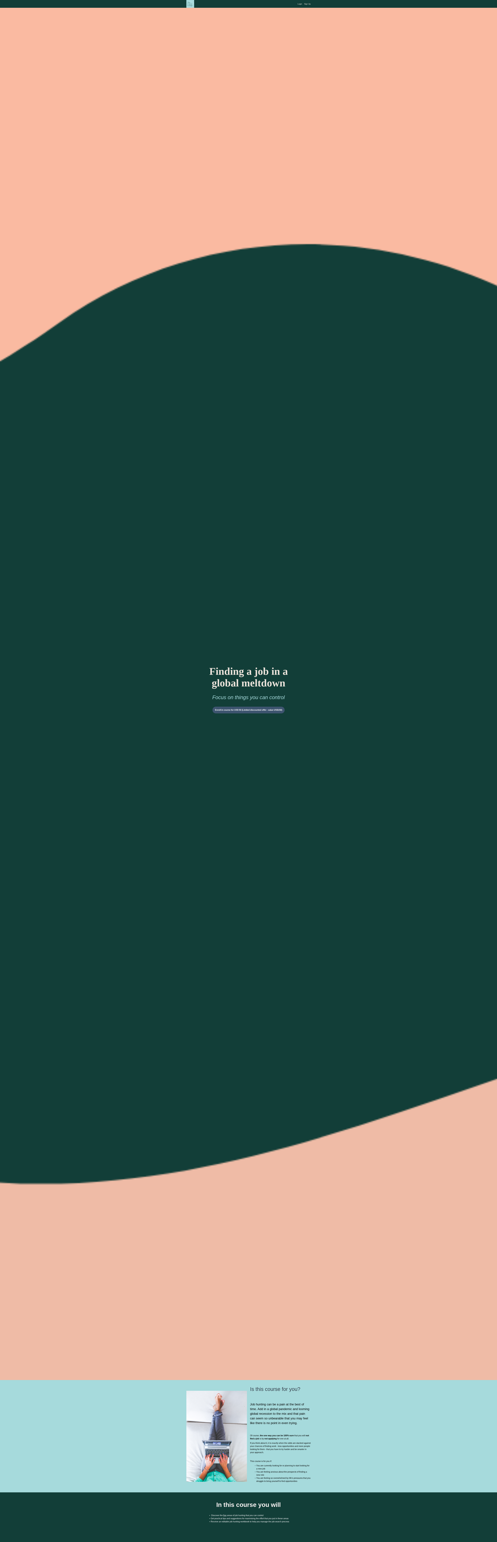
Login (300, 4)
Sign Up (307, 4)
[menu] (303, 4)
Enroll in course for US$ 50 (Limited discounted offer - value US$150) (248, 710)
